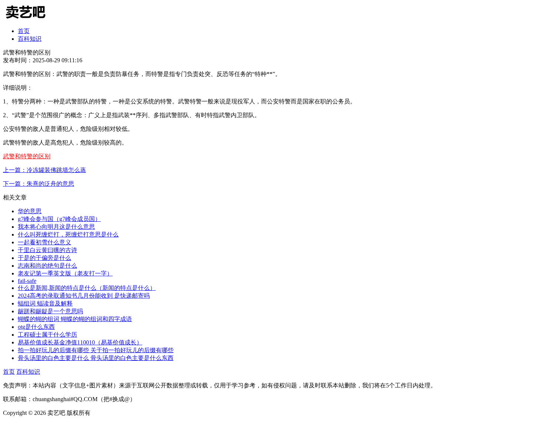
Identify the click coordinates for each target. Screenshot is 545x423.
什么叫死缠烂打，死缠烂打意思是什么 (68, 234)
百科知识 (30, 39)
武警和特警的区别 (26, 156)
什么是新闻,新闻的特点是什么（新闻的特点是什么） (87, 288)
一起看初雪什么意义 (44, 242)
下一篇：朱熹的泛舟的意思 (38, 184)
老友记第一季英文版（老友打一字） (65, 273)
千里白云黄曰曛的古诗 (47, 250)
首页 (24, 31)
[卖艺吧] (31, 19)
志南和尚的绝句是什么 (47, 265)
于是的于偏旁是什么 (44, 258)
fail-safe (27, 281)
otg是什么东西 (36, 327)
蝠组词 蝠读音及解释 (45, 303)
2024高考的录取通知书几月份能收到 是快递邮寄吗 (84, 296)
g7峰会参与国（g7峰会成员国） (59, 219)
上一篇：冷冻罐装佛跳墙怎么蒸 (44, 170)
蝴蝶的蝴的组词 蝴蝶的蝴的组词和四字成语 (75, 319)
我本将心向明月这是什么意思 (56, 227)
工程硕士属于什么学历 (47, 334)
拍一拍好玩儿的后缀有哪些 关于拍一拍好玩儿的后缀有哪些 (96, 350)
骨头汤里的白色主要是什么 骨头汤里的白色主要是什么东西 (96, 358)
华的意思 (30, 211)
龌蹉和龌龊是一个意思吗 (50, 311)
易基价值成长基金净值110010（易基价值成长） (80, 342)
